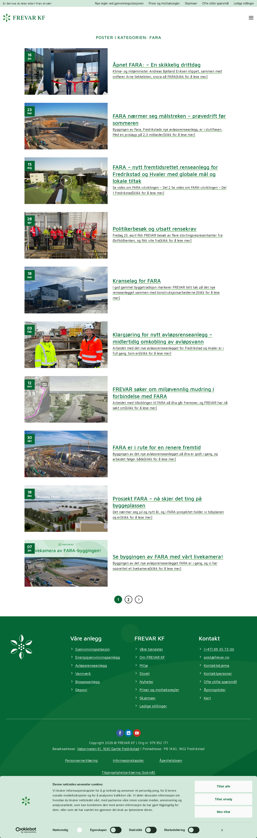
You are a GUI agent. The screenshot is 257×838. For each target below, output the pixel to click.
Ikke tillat (223, 812)
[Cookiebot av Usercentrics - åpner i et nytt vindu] (26, 830)
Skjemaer (191, 3)
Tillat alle (223, 786)
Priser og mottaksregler (164, 3)
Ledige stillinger (244, 3)
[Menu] (251, 17)
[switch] (115, 830)
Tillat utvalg (223, 799)
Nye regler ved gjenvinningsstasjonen (119, 3)
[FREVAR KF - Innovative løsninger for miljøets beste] (24, 17)
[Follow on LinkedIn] (128, 733)
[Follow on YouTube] (137, 733)
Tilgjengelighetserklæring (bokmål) (128, 772)
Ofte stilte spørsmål (215, 3)
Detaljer (212, 830)
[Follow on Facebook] (120, 733)
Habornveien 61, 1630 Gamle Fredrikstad (108, 749)
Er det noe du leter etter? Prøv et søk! (27, 3)
